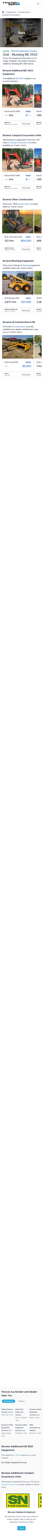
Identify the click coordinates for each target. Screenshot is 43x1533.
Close (21, 1528)
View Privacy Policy (26, 1522)
